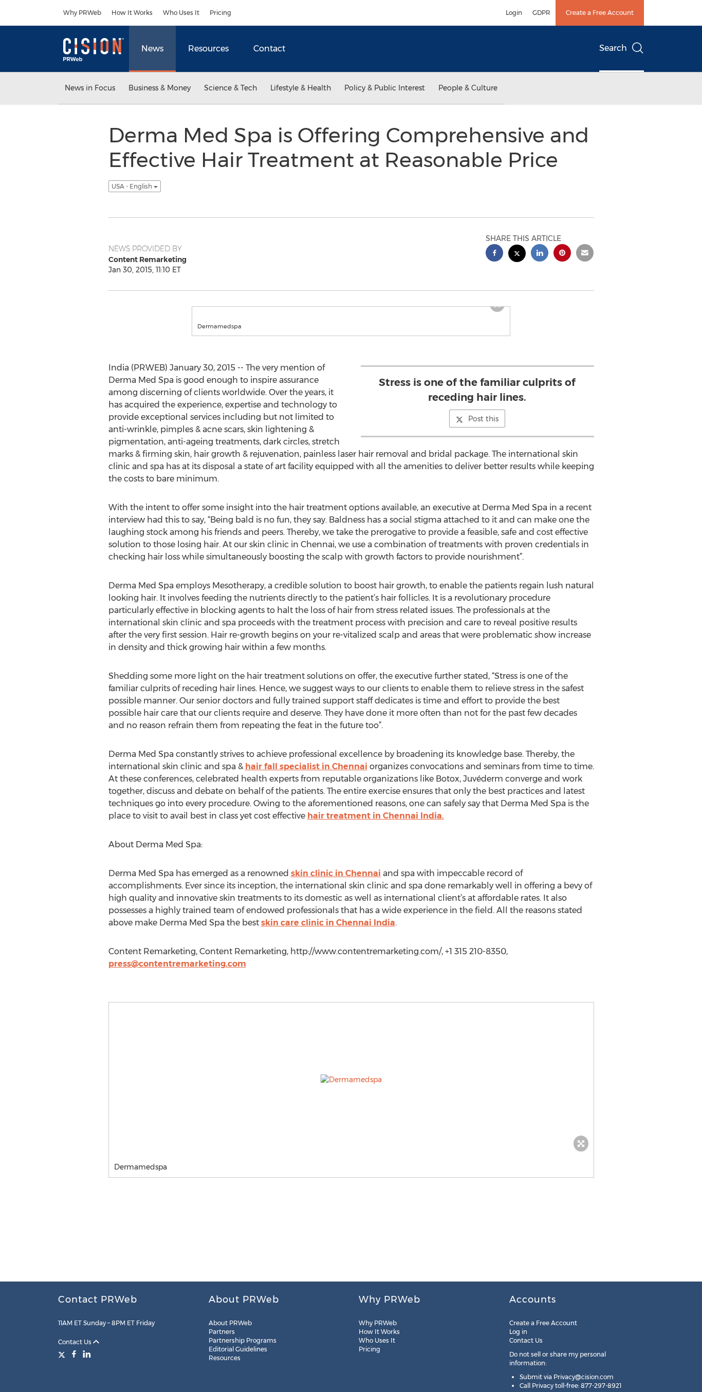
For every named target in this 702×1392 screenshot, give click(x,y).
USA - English (133, 186)
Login (514, 12)
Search (613, 48)
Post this (483, 429)
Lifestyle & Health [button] (300, 87)
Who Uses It (181, 12)
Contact (269, 48)
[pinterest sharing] (562, 254)
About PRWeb (230, 1323)
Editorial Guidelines (238, 1349)
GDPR (541, 12)
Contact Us (75, 1342)
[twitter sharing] (517, 255)
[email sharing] (585, 254)
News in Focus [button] (90, 87)
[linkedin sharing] (539, 254)
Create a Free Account (600, 12)
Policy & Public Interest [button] (384, 87)
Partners (222, 1331)
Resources (208, 48)
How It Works (132, 12)
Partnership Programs (242, 1340)
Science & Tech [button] (230, 87)
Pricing (220, 12)
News (152, 48)
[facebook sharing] (494, 254)
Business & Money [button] (159, 87)
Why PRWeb (82, 12)
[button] (351, 312)
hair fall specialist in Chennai (306, 777)
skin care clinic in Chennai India (328, 933)
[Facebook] (74, 1354)
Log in (518, 1331)
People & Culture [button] (467, 87)
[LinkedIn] (87, 1354)
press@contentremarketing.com (177, 974)
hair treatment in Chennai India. (375, 826)
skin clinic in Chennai (336, 883)
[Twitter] (63, 1354)
